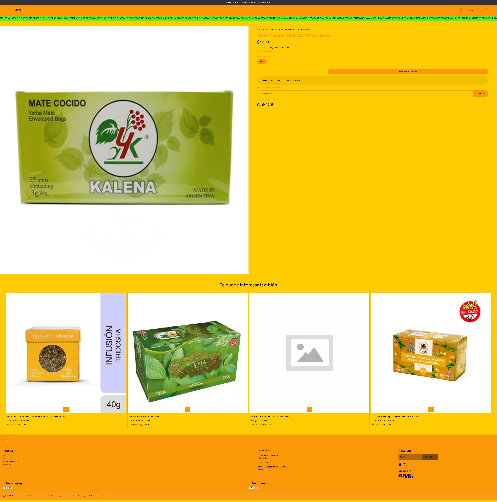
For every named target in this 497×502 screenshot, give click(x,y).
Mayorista (7, 464)
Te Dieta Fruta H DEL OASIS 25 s (270, 416)
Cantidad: (263, 56)
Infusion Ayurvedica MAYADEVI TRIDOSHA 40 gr (36, 416)
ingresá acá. (87, 496)
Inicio (5, 455)
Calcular (480, 94)
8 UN (283, 62)
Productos (7, 458)
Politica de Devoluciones (13, 461)
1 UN (262, 62)
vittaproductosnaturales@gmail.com (272, 468)
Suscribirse (430, 457)
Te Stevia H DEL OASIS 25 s (145, 416)
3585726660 (264, 462)
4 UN (272, 62)
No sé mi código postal (268, 99)
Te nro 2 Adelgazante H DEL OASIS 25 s (395, 416)
